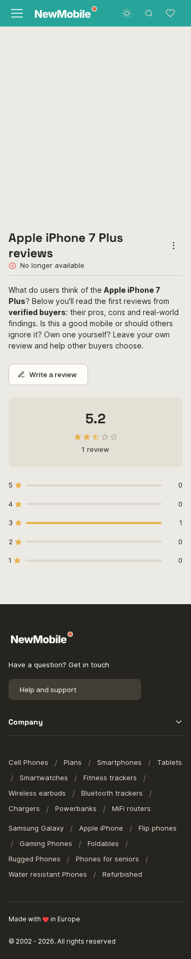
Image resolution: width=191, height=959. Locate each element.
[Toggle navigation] (16, 13)
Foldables (103, 843)
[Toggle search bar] (149, 13)
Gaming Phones (46, 843)
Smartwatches (44, 777)
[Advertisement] (95, 127)
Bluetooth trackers (112, 793)
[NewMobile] (62, 13)
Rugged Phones (34, 859)
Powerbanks (76, 808)
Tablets (169, 762)
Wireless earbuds (37, 793)
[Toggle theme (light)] (127, 13)
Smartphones (119, 762)
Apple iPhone (101, 828)
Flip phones (157, 828)
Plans (73, 762)
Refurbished (122, 874)
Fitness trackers (110, 777)
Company (25, 722)
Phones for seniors (107, 859)
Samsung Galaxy (36, 828)
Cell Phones (28, 762)
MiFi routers (131, 808)
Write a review (53, 374)
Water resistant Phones (47, 874)
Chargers (24, 808)
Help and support (48, 689)
